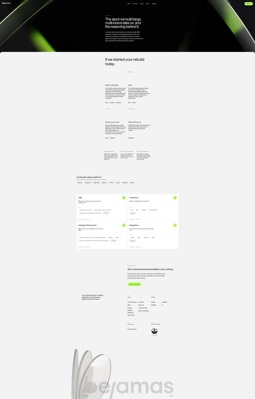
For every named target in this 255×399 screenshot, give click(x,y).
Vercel (106, 137)
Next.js (134, 102)
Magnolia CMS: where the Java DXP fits (102, 210)
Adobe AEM (96, 182)
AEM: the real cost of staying (85, 210)
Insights (154, 3)
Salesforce (146, 237)
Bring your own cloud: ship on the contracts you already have (92, 237)
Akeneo (153, 237)
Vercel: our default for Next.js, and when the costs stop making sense (94, 240)
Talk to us (248, 3)
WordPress (87, 182)
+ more (106, 213)
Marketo (139, 237)
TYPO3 (111, 182)
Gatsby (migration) (153, 210)
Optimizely (124, 182)
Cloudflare (110, 237)
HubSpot (132, 237)
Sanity (106, 102)
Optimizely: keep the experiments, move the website (90, 213)
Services (135, 3)
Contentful (118, 102)
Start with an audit (134, 284)
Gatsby (132, 182)
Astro (129, 102)
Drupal (117, 182)
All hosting (112, 137)
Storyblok (112, 102)
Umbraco (104, 182)
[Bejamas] (6, 3)
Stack (141, 3)
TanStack (144, 210)
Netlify (117, 237)
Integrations (131, 137)
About (147, 3)
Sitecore (80, 182)
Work (129, 3)
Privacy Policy (85, 396)
